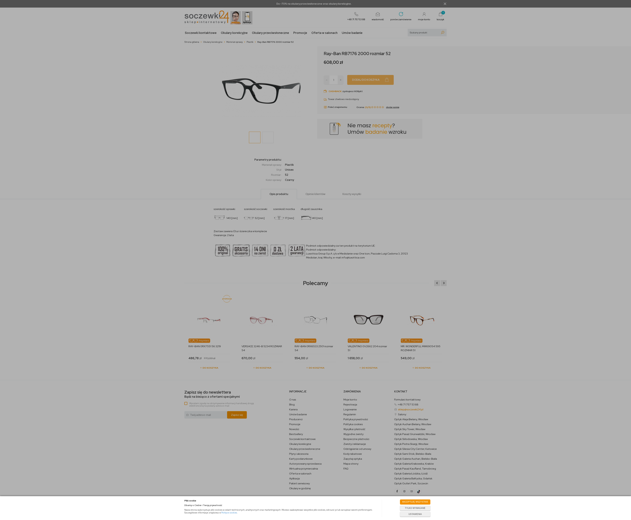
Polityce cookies (229, 512)
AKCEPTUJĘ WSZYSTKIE (415, 502)
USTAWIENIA (415, 514)
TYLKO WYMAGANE (415, 508)
